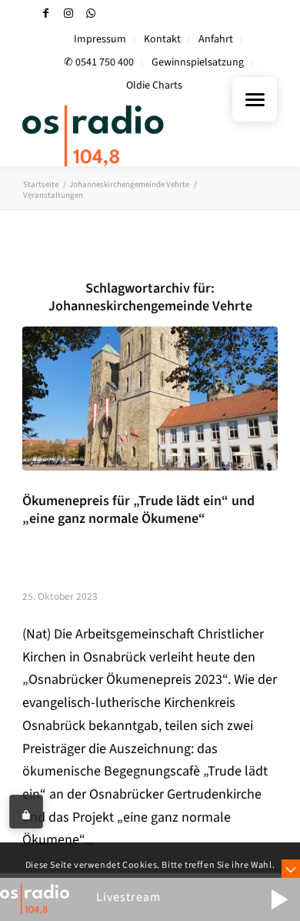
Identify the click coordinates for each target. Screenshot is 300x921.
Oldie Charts (154, 85)
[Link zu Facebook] (46, 13)
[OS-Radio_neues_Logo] (124, 135)
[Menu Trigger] (254, 99)
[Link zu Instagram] (68, 13)
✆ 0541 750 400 (99, 62)
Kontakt (162, 39)
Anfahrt (215, 39)
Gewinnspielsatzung (198, 62)
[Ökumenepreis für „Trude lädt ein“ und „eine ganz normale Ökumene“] (150, 398)
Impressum (100, 39)
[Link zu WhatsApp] (90, 13)
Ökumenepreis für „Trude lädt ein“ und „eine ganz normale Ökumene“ (138, 509)
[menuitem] (100, 39)
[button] (279, 899)
